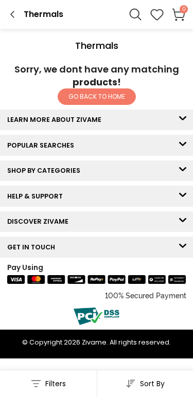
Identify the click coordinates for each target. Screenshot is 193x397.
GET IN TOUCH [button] (33, 247)
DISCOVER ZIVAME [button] (40, 221)
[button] (157, 14)
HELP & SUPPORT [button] (37, 196)
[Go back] (12, 14)
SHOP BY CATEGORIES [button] (46, 170)
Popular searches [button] (43, 145)
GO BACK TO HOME (96, 96)
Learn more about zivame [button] (56, 119)
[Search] (135, 14)
